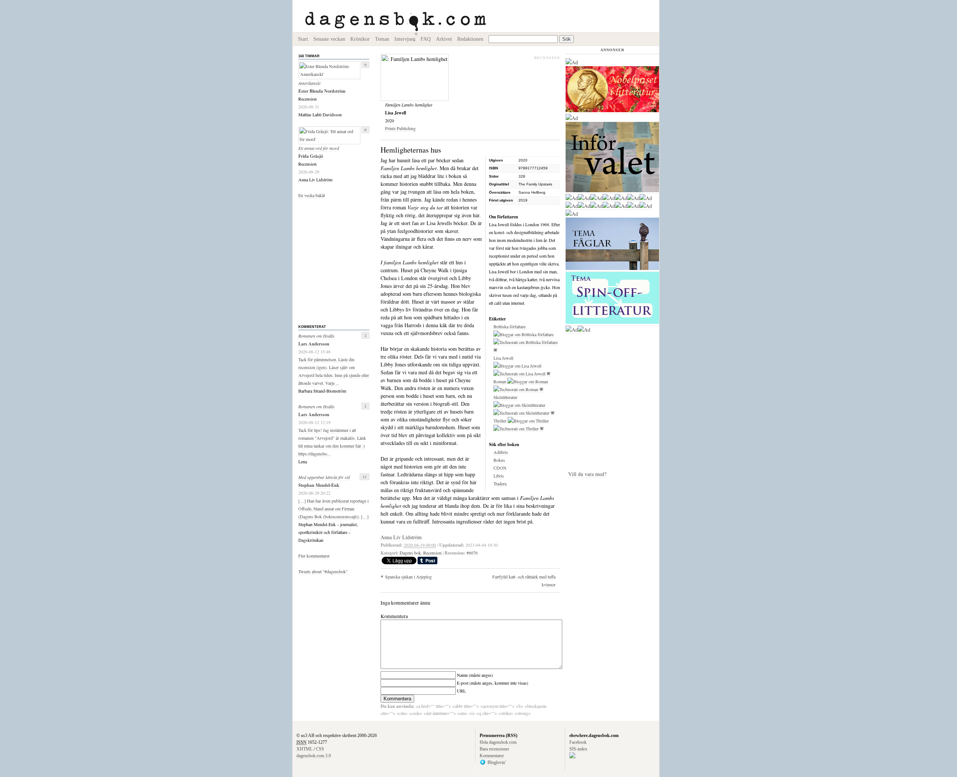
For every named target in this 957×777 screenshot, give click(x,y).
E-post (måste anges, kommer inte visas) (492, 683)
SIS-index (578, 749)
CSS (320, 749)
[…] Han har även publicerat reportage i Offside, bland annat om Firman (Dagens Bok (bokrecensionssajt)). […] (333, 508)
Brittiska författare (509, 326)
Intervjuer (404, 39)
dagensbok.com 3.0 (313, 755)
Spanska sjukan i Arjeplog (408, 577)
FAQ (426, 39)
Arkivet (444, 39)
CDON (500, 468)
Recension (432, 553)
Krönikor (360, 39)
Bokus (499, 460)
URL (461, 691)
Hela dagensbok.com (498, 742)
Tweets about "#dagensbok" (323, 571)
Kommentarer (492, 755)
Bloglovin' (496, 762)
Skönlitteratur (505, 397)
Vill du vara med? (587, 473)
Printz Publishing (400, 128)
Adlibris (500, 452)
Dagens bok (410, 553)
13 (364, 476)
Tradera (500, 483)
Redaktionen (470, 39)
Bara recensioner (494, 749)
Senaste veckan (329, 39)
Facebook (578, 742)
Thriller (500, 421)
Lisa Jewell (503, 358)
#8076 (472, 553)
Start (303, 39)
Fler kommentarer (314, 556)
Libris (498, 476)
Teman (382, 39)
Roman (499, 381)
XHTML (304, 749)
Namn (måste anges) (475, 675)
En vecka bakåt (311, 195)
